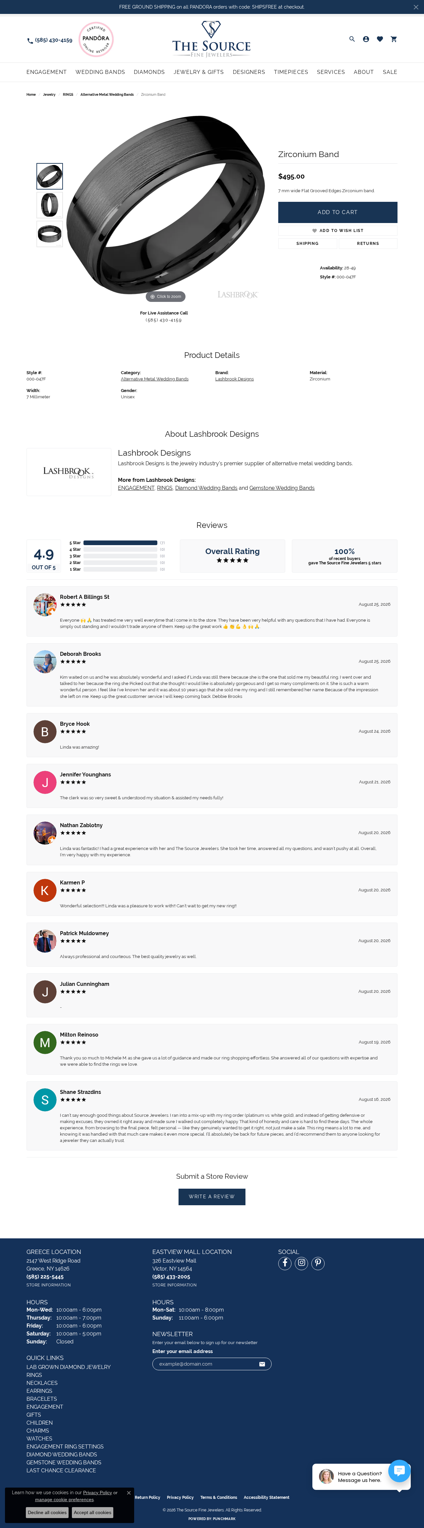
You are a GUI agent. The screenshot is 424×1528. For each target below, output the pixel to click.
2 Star (75, 562)
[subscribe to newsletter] (262, 1364)
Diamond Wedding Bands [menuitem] (61, 1454)
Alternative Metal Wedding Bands (107, 94)
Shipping (307, 243)
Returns (368, 243)
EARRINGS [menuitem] (39, 1391)
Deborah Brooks (80, 654)
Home (31, 94)
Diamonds (149, 72)
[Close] (416, 7)
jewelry (49, 94)
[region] (165, 205)
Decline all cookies (47, 1512)
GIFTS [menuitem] (33, 1415)
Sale (390, 72)
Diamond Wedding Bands (206, 488)
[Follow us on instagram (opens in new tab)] (301, 1263)
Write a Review (212, 1196)
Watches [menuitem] (39, 1439)
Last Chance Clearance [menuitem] (61, 1470)
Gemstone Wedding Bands (282, 488)
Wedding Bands (100, 72)
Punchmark (224, 1519)
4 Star (75, 549)
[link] (49, 39)
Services (331, 72)
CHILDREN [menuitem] (39, 1423)
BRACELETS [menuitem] (41, 1399)
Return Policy (147, 1497)
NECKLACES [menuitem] (42, 1383)
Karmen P (72, 882)
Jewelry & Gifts (199, 72)
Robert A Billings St (84, 597)
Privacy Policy (180, 1497)
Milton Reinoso (79, 1035)
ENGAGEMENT (136, 488)
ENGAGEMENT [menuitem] (44, 1407)
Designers (249, 72)
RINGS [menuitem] (34, 1375)
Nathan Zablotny (81, 825)
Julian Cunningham (84, 984)
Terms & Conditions (218, 1497)
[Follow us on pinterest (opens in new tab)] (318, 1263)
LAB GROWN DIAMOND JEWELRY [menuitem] (68, 1367)
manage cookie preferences (64, 1499)
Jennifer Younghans (85, 774)
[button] (352, 39)
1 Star (75, 569)
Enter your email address (182, 1351)
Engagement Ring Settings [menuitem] (65, 1446)
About (364, 72)
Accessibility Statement (267, 1497)
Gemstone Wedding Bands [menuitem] (63, 1462)
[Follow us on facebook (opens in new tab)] (285, 1263)
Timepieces (291, 72)
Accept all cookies (92, 1512)
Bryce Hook (75, 724)
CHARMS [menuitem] (37, 1431)
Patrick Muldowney (84, 933)
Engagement (46, 72)
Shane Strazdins (80, 1092)
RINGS (68, 94)
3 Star (75, 556)
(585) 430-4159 (164, 319)
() (162, 542)
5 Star (75, 542)
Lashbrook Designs (234, 378)
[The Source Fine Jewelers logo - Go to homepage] (212, 39)
